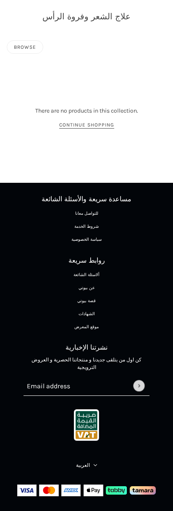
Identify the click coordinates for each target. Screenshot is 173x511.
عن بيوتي (87, 287)
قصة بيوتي (86, 300)
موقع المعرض (86, 326)
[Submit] (138, 385)
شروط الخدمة (86, 226)
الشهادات (87, 313)
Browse (25, 47)
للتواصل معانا (86, 213)
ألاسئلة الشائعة (86, 274)
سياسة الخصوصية (86, 239)
